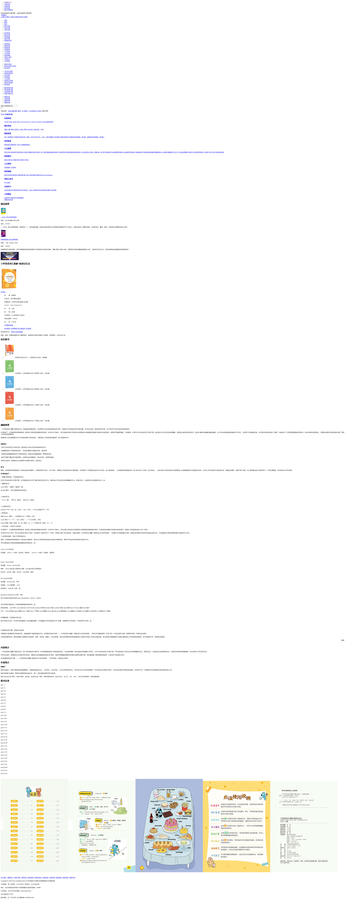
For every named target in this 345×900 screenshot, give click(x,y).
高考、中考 (39, 129)
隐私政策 (59, 877)
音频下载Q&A (8, 93)
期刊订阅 (7, 35)
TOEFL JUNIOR (42, 122)
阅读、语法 (30, 137)
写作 (35, 137)
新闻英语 (13, 144)
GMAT (14, 122)
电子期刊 (7, 68)
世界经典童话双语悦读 (73, 152)
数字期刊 (7, 84)
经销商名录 (8, 40)
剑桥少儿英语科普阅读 (195, 152)
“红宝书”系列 (8, 71)
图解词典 (158, 152)
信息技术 (7, 198)
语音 (44, 152)
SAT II (26, 122)
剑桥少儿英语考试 (60, 152)
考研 (12, 129)
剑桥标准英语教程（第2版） (96, 137)
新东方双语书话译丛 (10, 175)
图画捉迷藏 (50, 152)
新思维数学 (20, 198)
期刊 (5, 24)
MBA (21, 129)
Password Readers (47, 175)
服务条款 (66, 877)
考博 (25, 129)
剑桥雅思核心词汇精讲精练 (9, 239)
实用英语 (7, 49)
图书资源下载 (8, 88)
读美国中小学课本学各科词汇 (17, 137)
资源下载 (7, 28)
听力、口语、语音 (43, 137)
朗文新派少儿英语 (22, 152)
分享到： (3, 292)
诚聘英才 (10, 877)
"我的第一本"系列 (99, 152)
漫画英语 (109, 152)
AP (36, 122)
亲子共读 (212, 152)
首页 (5, 20)
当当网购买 (14, 328)
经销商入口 (8, 2)
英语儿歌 (7, 152)
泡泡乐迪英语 (219, 152)
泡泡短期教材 (184, 152)
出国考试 (7, 44)
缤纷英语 (13, 152)
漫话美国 (20, 175)
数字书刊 (7, 26)
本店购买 (7, 328)
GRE (10, 122)
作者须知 (7, 6)
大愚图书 (3, 15)
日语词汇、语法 (27, 190)
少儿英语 (7, 51)
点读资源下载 (8, 91)
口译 (28, 129)
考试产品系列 (8, 82)
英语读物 (7, 55)
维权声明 (7, 100)
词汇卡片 (176, 152)
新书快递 (7, 33)
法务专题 (7, 29)
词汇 (5, 137)
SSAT (33, 122)
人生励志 (13, 167)
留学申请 (50, 122)
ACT (29, 122)
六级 (9, 129)
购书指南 (7, 8)
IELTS (19, 122)
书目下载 (3, 114)
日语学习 (7, 59)
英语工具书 (8, 57)
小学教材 (7, 61)
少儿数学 (206, 152)
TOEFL (6, 122)
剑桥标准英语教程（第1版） (78, 137)
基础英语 (7, 47)
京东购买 (28, 328)
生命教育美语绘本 (129, 152)
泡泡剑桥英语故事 (149, 152)
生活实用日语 (8, 190)
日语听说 (35, 190)
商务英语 (7, 144)
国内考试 (7, 46)
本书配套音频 (8, 325)
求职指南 (7, 167)
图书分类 (10, 114)
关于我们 (3, 877)
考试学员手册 (8, 80)
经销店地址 (38, 877)
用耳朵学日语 (17, 190)
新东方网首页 (8, 10)
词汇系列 (7, 75)
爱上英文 (26, 175)
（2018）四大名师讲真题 (9, 217)
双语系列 (7, 77)
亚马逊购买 (21, 328)
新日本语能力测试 (44, 190)
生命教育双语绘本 (117, 152)
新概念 (51, 137)
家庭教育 (170, 152)
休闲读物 (33, 175)
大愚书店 (7, 4)
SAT (22, 122)
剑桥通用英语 (25, 144)
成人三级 (33, 129)
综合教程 (57, 137)
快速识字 (13, 198)
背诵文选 (39, 175)
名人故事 (164, 152)
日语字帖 (53, 190)
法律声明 (52, 877)
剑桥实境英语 (64, 137)
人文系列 (7, 53)
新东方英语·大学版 (10, 160)
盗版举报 (7, 102)
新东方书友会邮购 (17, 332)
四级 (5, 129)
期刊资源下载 (8, 89)
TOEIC (19, 144)
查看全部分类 (8, 199)
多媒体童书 (139, 152)
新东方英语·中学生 (10, 66)
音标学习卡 (39, 152)
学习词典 (7, 182)
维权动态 (7, 97)
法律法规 (7, 98)
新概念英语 (32, 152)
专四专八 (17, 129)
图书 (5, 22)
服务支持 (72, 877)
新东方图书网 (12, 111)
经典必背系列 (8, 73)
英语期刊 (7, 156)
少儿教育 (24, 111)
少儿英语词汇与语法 (34, 111)
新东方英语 (8, 64)
